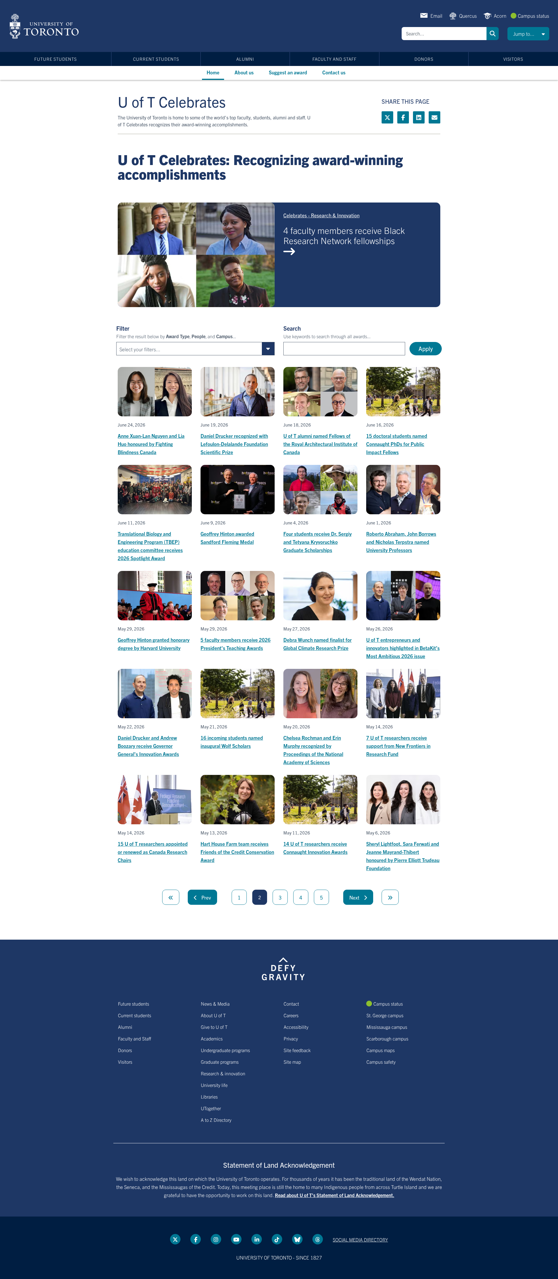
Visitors (513, 59)
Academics (212, 1038)
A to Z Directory (216, 1120)
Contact (291, 1003)
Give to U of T (214, 1027)
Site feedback (297, 1050)
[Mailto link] (434, 117)
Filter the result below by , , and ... (176, 336)
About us (244, 72)
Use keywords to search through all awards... (327, 336)
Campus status (533, 15)
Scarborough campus (387, 1038)
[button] (528, 33)
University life (214, 1085)
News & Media (215, 1003)
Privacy (291, 1038)
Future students (55, 59)
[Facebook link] (403, 117)
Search (493, 33)
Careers (291, 1015)
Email (436, 15)
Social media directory (360, 1239)
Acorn (500, 15)
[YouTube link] (236, 1239)
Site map (292, 1062)
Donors (423, 59)
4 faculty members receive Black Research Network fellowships (344, 235)
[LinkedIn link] (419, 117)
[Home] (45, 26)
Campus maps (380, 1050)
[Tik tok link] (277, 1239)
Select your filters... (139, 349)
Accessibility (296, 1027)
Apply (426, 348)
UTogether (211, 1108)
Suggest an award (288, 72)
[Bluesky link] (297, 1239)
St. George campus (384, 1015)
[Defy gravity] (283, 968)
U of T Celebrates (172, 101)
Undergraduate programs (225, 1050)
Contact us (334, 72)
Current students (156, 59)
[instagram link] (216, 1239)
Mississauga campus (386, 1027)
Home (213, 72)
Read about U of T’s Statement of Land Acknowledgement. (334, 1195)
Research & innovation (223, 1073)
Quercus (468, 15)
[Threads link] (317, 1239)
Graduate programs (220, 1062)
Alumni (245, 59)
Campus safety (381, 1062)
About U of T (213, 1015)
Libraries (209, 1096)
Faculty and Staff (334, 59)
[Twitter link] (387, 117)
